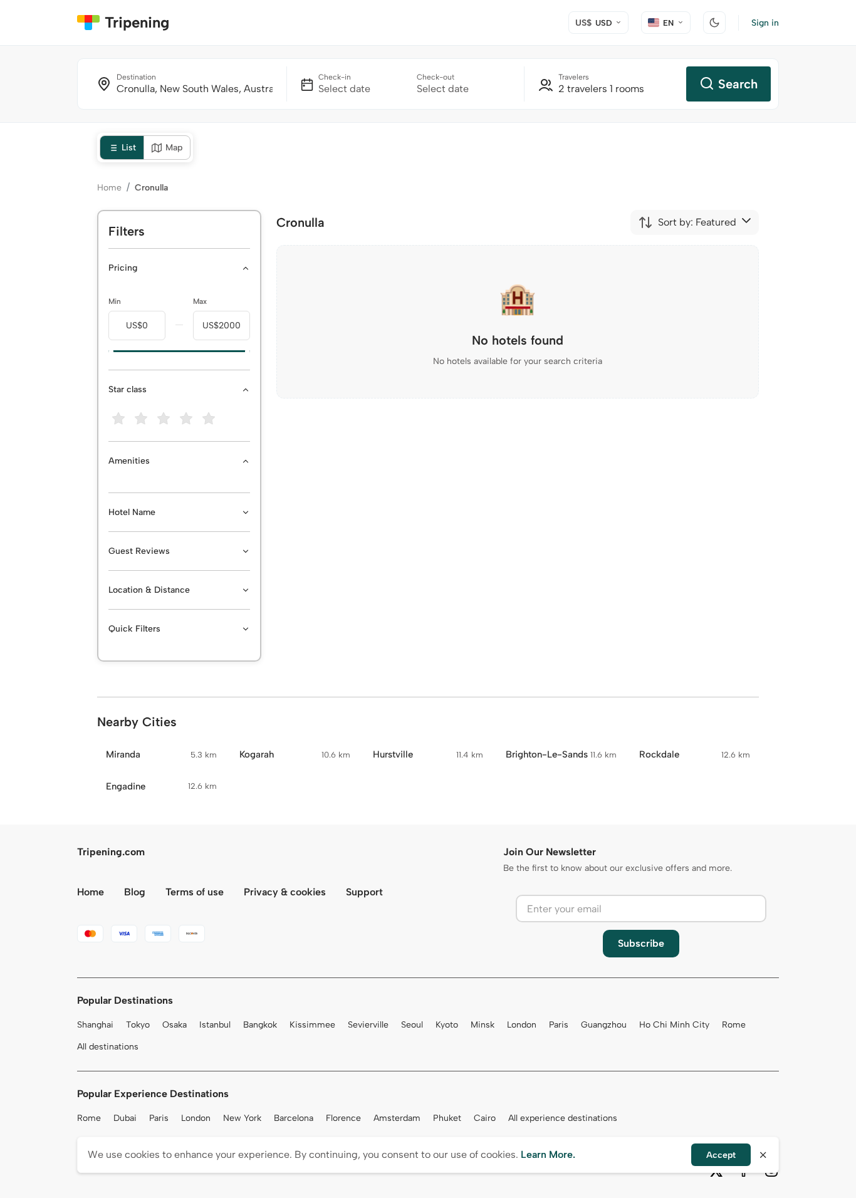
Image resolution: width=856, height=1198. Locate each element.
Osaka (174, 1024)
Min (114, 301)
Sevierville (368, 1024)
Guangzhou (604, 1024)
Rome (734, 1024)
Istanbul (215, 1024)
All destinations (107, 1046)
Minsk (482, 1024)
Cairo (485, 1118)
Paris (558, 1024)
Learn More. (548, 1154)
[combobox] (687, 222)
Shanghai (95, 1024)
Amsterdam (396, 1118)
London (521, 1024)
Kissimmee (312, 1024)
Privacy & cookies (285, 892)
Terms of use (194, 892)
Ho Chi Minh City (674, 1024)
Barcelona (293, 1118)
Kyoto (447, 1024)
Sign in (765, 23)
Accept (721, 1155)
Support (364, 892)
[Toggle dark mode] (714, 22)
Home (109, 187)
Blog (134, 892)
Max (200, 301)
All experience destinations (562, 1118)
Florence (343, 1118)
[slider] (108, 351)
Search (738, 83)
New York (242, 1118)
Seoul (412, 1024)
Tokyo (138, 1024)
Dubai (125, 1118)
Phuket (447, 1118)
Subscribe (641, 943)
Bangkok (260, 1024)
